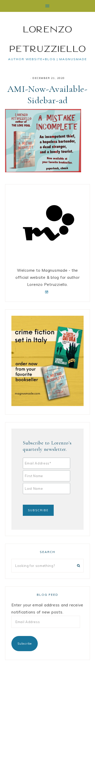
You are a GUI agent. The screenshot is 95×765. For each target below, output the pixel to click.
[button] (47, 6)
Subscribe (24, 643)
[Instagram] (47, 291)
